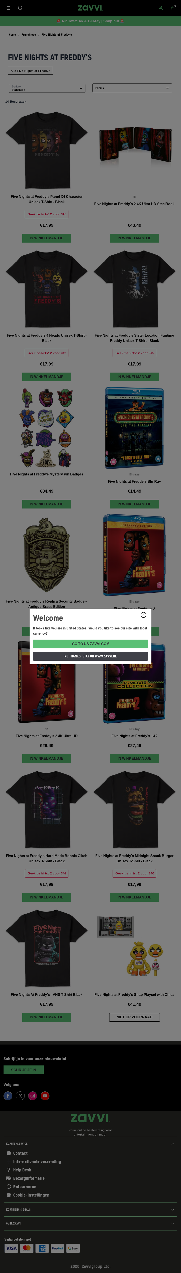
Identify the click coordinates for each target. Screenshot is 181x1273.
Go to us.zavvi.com (90, 644)
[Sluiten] (143, 615)
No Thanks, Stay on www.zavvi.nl (90, 656)
